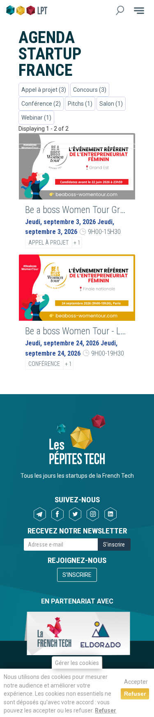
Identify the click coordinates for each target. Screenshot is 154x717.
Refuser (105, 710)
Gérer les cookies (77, 663)
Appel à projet (48, 242)
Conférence (44, 364)
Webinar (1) (36, 117)
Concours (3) (89, 89)
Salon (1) (111, 103)
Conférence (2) (41, 103)
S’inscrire (77, 575)
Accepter (136, 681)
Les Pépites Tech (26, 10)
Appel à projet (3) (43, 89)
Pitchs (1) (80, 103)
